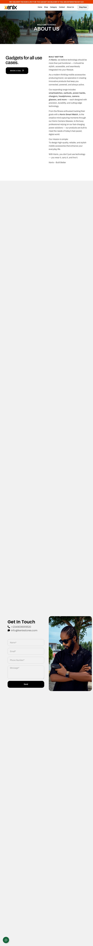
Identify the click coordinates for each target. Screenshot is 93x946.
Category (53, 7)
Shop (46, 7)
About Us (70, 7)
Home (40, 7)
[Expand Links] (6, 940)
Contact (62, 7)
